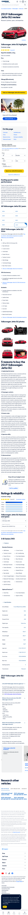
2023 (16, 215)
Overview (5, 132)
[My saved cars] (20, 1)
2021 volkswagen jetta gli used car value (20, 798)
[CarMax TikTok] (9, 873)
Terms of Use (5, 903)
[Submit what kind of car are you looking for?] (25, 4)
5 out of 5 (12, 50)
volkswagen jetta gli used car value (6, 793)
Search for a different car (14, 174)
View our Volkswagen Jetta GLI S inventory (12, 268)
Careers (4, 866)
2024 (3, 215)
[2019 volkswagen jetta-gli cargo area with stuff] (20, 354)
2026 (3, 211)
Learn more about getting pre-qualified (10, 148)
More (3, 869)
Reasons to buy (6, 137)
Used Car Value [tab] (5, 788)
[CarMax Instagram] (6, 873)
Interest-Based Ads (5, 890)
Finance (4, 859)
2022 (3, 220)
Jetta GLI (21, 8)
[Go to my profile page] (24, 1)
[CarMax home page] (6, 1)
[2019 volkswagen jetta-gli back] (7, 354)
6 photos (24, 40)
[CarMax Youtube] (3, 873)
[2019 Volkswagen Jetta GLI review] (14, 33)
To (15, 154)
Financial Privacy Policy (6, 888)
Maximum (4, 164)
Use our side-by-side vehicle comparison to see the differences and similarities (13, 235)
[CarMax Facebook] (12, 873)
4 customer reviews (20, 499)
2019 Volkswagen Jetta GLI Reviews (12, 694)
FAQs (15, 139)
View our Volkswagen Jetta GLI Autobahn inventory (14, 317)
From (4, 154)
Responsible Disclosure (6, 893)
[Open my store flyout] (17, 1)
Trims (4, 134)
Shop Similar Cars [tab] (15, 788)
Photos (15, 134)
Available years (17, 132)
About (4, 862)
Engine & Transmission (6, 524)
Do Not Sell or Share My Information (8, 887)
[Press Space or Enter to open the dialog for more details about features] (12, 589)
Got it (5, 906)
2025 (16, 211)
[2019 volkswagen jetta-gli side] (20, 342)
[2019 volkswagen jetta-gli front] (7, 342)
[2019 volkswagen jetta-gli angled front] (7, 330)
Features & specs (7, 139)
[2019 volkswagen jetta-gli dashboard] (20, 330)
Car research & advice (6, 8)
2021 (16, 220)
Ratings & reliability (18, 137)
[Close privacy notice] (20, 896)
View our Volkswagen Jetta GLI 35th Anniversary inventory (13, 283)
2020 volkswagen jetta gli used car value (7, 798)
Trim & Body (4, 518)
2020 (3, 224)
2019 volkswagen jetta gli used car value (20, 793)
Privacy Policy (7, 902)
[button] (26, 759)
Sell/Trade (5, 856)
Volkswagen (15, 8)
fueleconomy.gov (16, 832)
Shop (3, 853)
